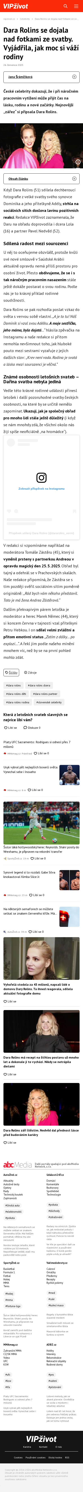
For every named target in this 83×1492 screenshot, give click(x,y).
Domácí (51, 1180)
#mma (9, 1300)
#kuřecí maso (56, 1305)
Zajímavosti (10, 1198)
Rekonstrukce (54, 1357)
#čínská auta (12, 1205)
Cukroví (51, 1269)
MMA (6, 1283)
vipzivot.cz (9, 18)
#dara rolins (13, 685)
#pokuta (10, 1218)
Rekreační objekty (56, 1361)
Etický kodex (55, 1457)
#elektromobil (13, 1211)
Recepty (51, 1279)
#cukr (52, 1299)
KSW (6, 1364)
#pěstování (55, 1387)
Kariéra (27, 1446)
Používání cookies (36, 1457)
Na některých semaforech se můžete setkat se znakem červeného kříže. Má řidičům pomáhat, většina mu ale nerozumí (29, 911)
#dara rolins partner (45, 694)
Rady (6, 1191)
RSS (67, 1457)
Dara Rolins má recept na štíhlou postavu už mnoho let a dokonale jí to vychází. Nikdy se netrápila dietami (41, 1061)
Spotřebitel (53, 1191)
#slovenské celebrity (49, 702)
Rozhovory (52, 1187)
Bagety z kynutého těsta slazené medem (60, 1316)
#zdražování (55, 1217)
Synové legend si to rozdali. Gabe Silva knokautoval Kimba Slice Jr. (29, 874)
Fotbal (7, 1276)
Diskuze (33, 727)
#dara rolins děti (16, 694)
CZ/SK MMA (10, 1354)
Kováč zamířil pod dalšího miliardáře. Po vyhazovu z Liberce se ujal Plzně (17, 1333)
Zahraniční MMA (12, 1350)
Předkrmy (52, 1276)
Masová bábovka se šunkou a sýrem (57, 1333)
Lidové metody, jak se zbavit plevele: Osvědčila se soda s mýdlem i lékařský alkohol (60, 1401)
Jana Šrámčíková (20, 77)
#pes (51, 1374)
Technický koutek (13, 1194)
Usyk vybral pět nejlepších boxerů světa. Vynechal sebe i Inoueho (30, 769)
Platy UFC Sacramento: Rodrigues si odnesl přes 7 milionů (36, 744)
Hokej (6, 1279)
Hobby (50, 1350)
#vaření (53, 1381)
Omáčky (51, 1272)
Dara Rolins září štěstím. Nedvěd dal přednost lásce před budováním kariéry (41, 1132)
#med (52, 1293)
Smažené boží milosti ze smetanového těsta (60, 1324)
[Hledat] (65, 6)
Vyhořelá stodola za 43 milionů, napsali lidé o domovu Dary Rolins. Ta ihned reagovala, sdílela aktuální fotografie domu (38, 989)
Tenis (6, 1286)
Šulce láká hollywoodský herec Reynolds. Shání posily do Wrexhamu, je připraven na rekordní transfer (41, 849)
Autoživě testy (11, 1184)
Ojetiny (7, 1187)
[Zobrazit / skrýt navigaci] (76, 6)
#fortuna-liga (12, 1306)
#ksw (8, 1381)
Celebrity (25, 18)
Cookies (18, 1457)
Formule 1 (9, 1272)
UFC (5, 1361)
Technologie (54, 1194)
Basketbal (9, 1269)
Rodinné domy (55, 1364)
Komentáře (53, 1184)
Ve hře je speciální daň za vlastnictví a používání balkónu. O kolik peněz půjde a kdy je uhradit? (61, 1249)
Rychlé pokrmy (55, 1283)
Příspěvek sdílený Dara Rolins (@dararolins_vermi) (41, 533)
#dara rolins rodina (17, 702)
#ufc (7, 1374)
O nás (58, 1446)
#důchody (54, 1211)
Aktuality (8, 1180)
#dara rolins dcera (39, 685)
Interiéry (51, 1354)
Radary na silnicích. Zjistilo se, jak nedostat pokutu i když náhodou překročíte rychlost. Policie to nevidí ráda (61, 1233)
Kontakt (43, 1446)
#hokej (9, 1293)
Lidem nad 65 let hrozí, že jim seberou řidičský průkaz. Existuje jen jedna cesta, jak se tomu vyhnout (62, 1416)
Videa (6, 1357)
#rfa (7, 1387)
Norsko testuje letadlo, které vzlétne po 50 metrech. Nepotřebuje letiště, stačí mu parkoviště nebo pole (19, 1250)
